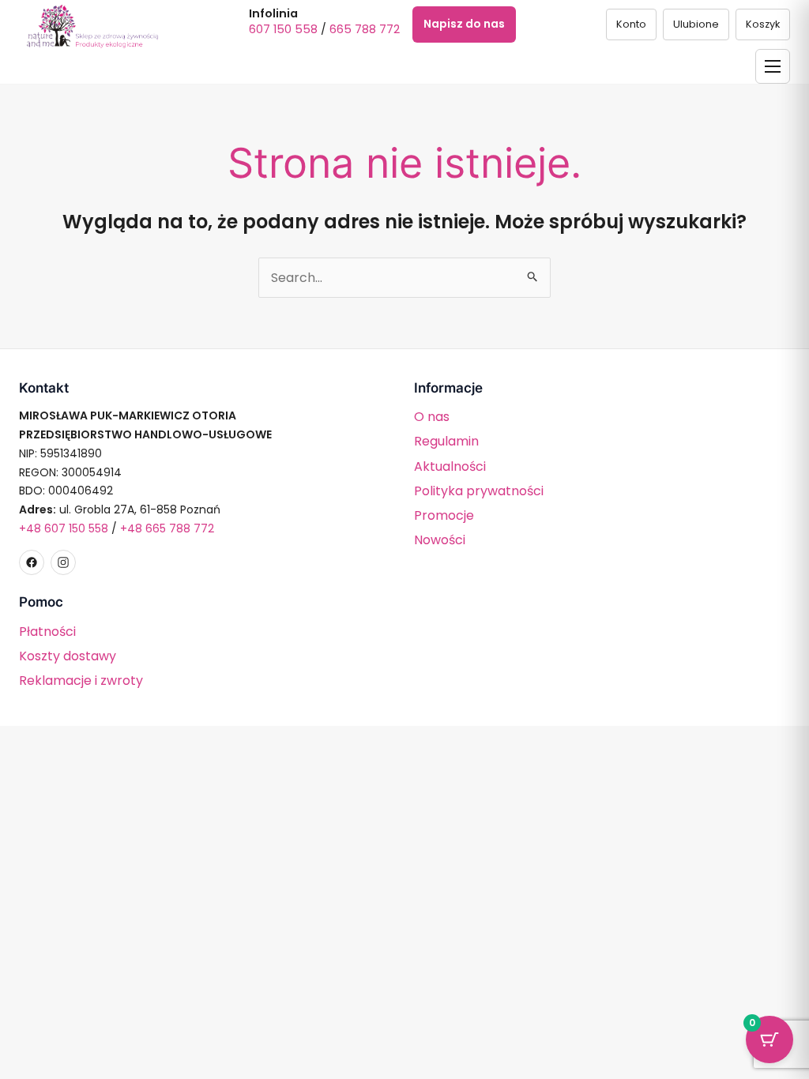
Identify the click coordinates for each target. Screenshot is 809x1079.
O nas (432, 417)
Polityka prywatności (479, 491)
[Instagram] (63, 562)
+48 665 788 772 (167, 528)
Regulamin (446, 441)
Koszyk (763, 24)
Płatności (47, 631)
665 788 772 (364, 29)
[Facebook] (31, 562)
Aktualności (450, 466)
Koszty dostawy (67, 656)
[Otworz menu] (772, 66)
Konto (631, 24)
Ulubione (696, 24)
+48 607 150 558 (63, 528)
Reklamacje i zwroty (81, 680)
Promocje (444, 515)
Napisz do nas (464, 24)
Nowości (439, 540)
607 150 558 (283, 29)
